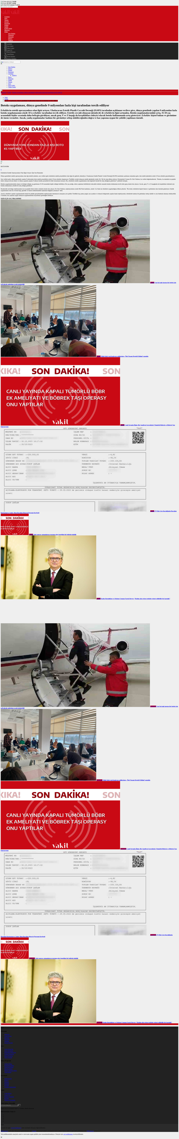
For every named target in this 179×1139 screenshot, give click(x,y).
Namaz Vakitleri (11, 58)
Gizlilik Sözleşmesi (10, 1087)
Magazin (7, 30)
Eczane (6, 1098)
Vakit (6, 97)
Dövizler (7, 1039)
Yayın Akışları (10, 56)
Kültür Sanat (8, 28)
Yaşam (6, 20)
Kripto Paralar (8, 1043)
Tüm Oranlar (8, 1057)
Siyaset (6, 22)
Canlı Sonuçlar (8, 1049)
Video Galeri (10, 48)
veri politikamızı (68, 1134)
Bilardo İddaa (8, 1069)
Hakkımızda (8, 1078)
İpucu (10, 77)
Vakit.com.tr (4, 1131)
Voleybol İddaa (8, 1067)
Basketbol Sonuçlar (10, 1052)
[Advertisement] (15, 611)
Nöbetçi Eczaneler (9, 1100)
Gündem (7, 17)
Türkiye (10, 40)
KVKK (6, 1085)
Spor (5, 18)
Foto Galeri (9, 46)
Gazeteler (9, 44)
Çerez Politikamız (16, 1128)
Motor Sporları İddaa (10, 1070)
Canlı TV (9, 50)
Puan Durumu (8, 1056)
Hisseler (6, 1038)
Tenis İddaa (7, 1072)
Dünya (10, 38)
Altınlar (6, 1041)
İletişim (6, 1082)
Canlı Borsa (10, 54)
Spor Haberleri (8, 1051)
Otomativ (11, 37)
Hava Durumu (11, 52)
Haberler (7, 1034)
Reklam (6, 1083)
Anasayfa (3, 92)
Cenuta (34, 1131)
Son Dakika (11, 33)
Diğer (6, 32)
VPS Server (90, 1131)
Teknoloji (11, 35)
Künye (6, 1080)
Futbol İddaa (8, 1064)
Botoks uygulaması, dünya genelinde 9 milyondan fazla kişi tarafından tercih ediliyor (37, 92)
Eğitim (6, 25)
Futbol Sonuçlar (9, 1054)
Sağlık (6, 27)
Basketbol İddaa (9, 1065)
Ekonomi (7, 23)
